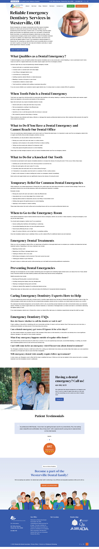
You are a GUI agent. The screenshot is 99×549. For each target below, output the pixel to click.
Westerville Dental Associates (22, 544)
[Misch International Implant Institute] (83, 521)
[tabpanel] (49, 430)
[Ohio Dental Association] (82, 526)
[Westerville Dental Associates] (17, 6)
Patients (45, 6)
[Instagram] (87, 1)
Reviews (52, 6)
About (27, 6)
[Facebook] (84, 1)
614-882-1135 (79, 1)
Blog (40, 6)
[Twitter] (86, 1)
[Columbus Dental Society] (75, 525)
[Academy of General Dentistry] (74, 529)
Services (34, 6)
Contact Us (60, 6)
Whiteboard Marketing (51, 544)
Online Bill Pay (15, 1)
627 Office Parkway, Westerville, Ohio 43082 (61, 1)
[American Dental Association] (83, 529)
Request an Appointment (82, 6)
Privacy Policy (34, 544)
